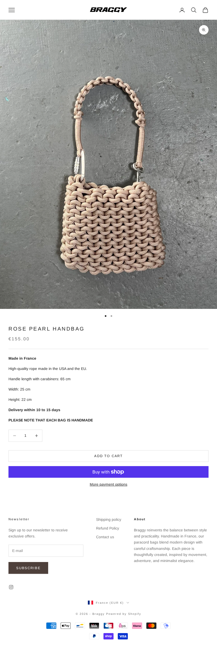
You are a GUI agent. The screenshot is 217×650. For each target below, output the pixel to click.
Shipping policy (108, 519)
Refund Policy (107, 528)
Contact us (105, 537)
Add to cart (108, 456)
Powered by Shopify (123, 613)
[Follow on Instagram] (11, 587)
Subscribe (28, 568)
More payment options (108, 484)
